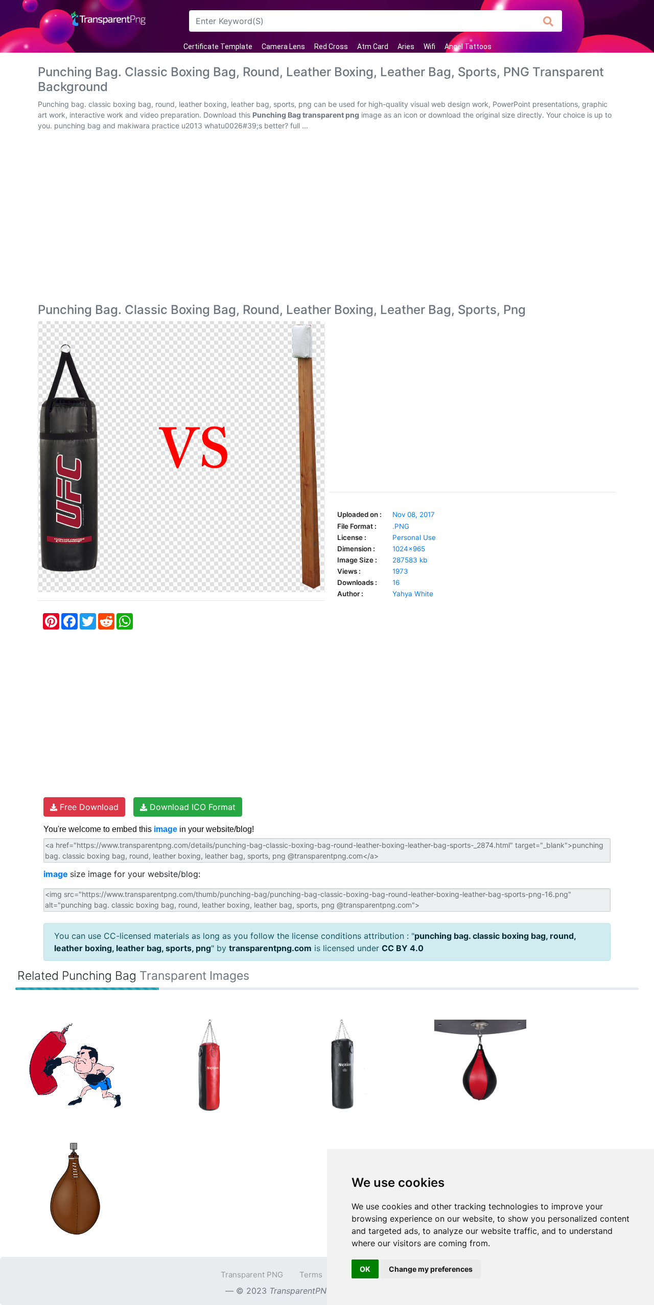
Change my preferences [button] (431, 1269)
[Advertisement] (327, 218)
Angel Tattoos (468, 46)
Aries (406, 46)
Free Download (88, 807)
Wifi (429, 46)
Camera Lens (283, 46)
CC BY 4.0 (403, 948)
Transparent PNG (252, 1274)
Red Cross (331, 46)
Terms (310, 1274)
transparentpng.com (270, 948)
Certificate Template (217, 46)
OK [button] (365, 1269)
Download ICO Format (191, 807)
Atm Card (372, 46)
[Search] (548, 21)
